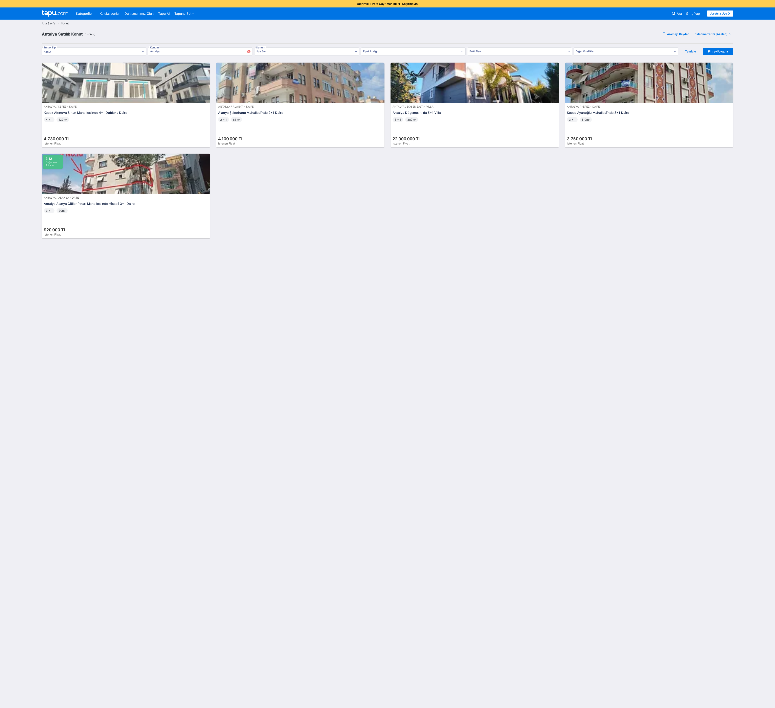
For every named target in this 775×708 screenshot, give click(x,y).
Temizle (690, 51)
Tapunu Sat (183, 14)
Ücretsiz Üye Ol (720, 13)
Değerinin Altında (51, 162)
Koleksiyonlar (110, 14)
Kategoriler (84, 14)
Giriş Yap (693, 14)
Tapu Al (164, 14)
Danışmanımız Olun (139, 14)
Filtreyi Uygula (718, 51)
